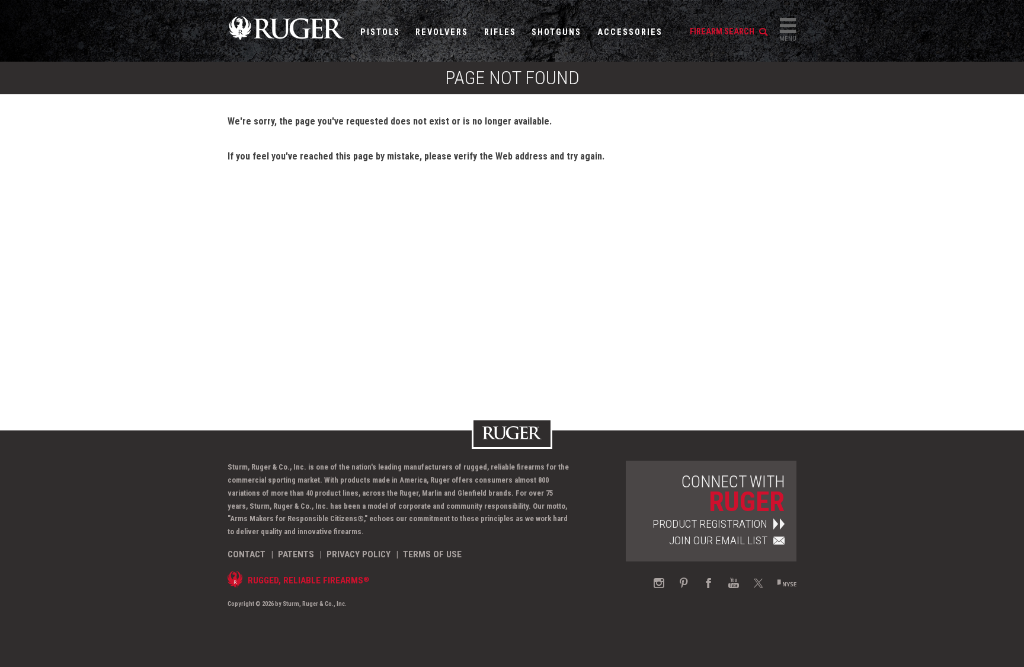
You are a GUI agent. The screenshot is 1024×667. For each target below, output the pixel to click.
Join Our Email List (718, 540)
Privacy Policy (359, 554)
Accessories (630, 32)
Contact (246, 554)
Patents (296, 554)
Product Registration (709, 524)
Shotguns (556, 32)
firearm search (723, 32)
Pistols (380, 32)
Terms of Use (432, 554)
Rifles (500, 32)
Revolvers (441, 32)
